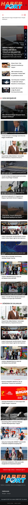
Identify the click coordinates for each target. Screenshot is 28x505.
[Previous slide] (22, 15)
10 (25, 57)
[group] (14, 18)
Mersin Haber (10, 503)
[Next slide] (25, 15)
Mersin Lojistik (18, 503)
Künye (9, 493)
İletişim (4, 493)
